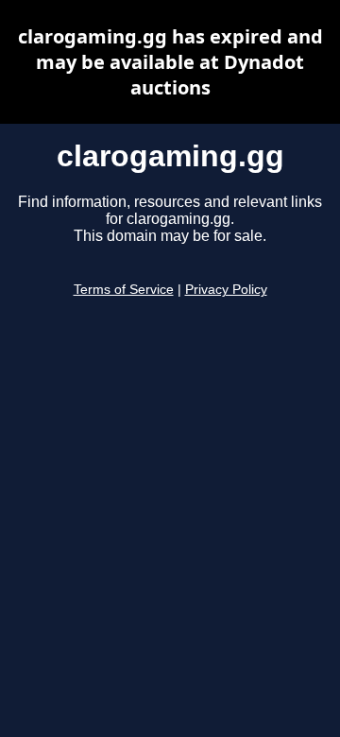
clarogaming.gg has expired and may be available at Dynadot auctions (170, 62)
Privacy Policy (226, 290)
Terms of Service (124, 290)
